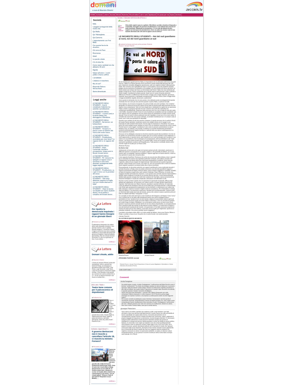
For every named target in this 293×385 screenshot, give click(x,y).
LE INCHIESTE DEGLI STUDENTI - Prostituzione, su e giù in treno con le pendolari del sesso (103, 171)
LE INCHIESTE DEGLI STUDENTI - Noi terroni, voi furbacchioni (103, 122)
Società (112, 15)
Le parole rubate (99, 59)
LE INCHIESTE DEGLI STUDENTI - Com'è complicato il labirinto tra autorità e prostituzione (101, 106)
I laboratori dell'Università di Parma (134, 18)
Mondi (118, 15)
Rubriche (125, 15)
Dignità (95, 70)
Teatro (101, 285)
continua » (112, 242)
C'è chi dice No (98, 62)
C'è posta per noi (163, 15)
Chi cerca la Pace (99, 50)
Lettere (106, 15)
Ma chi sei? (97, 84)
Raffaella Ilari (97, 298)
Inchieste (99, 15)
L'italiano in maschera (101, 81)
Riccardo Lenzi (98, 346)
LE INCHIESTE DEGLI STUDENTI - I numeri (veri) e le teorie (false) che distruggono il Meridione (103, 114)
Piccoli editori (134, 15)
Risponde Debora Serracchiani (99, 87)
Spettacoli (152, 15)
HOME (92, 15)
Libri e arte (144, 15)
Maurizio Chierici (98, 260)
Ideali (95, 56)
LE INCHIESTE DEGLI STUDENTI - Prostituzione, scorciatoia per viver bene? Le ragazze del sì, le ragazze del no (104, 139)
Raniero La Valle (98, 222)
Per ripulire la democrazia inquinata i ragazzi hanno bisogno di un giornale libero (103, 213)
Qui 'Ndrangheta (99, 34)
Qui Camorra (97, 37)
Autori (172, 15)
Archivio (178, 15)
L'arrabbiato (97, 78)
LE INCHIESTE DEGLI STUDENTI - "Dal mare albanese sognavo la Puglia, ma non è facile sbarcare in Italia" (103, 180)
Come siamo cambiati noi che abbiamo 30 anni (103, 66)
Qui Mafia (96, 31)
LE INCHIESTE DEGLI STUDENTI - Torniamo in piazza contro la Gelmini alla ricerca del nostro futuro (103, 129)
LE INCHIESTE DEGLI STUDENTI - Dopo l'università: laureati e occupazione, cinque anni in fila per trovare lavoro (103, 149)
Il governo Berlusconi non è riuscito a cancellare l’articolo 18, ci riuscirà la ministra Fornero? (103, 336)
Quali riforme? (102, 329)
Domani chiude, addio (102, 254)
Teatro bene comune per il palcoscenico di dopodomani (102, 289)
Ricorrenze (97, 53)
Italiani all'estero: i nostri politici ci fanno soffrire (101, 74)
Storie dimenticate (99, 91)
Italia (94, 24)
